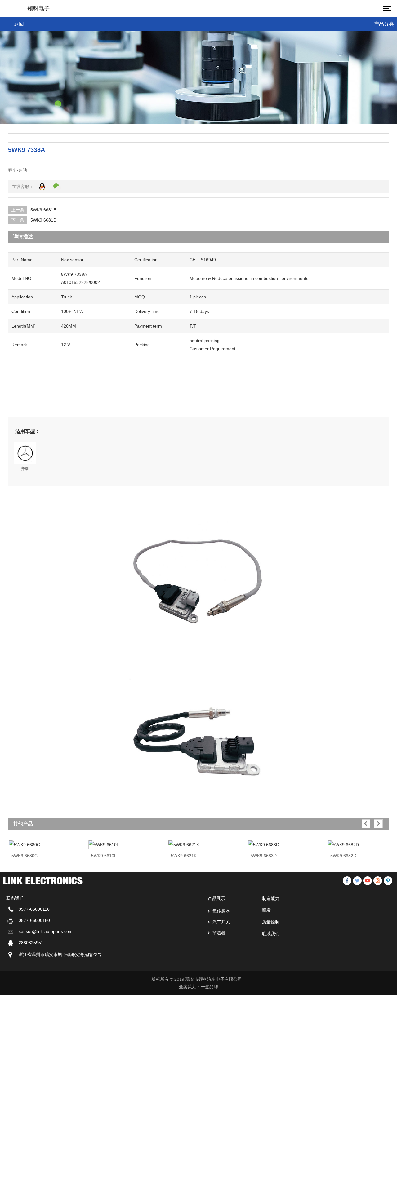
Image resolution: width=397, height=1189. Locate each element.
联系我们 (270, 933)
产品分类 (384, 24)
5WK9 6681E (43, 209)
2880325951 (31, 942)
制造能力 (270, 898)
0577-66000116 (34, 909)
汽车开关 (221, 921)
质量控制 (270, 921)
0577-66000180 (34, 920)
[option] (45, 846)
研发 (266, 910)
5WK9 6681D (43, 220)
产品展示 (216, 898)
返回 (19, 24)
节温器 (218, 932)
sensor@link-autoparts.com (46, 931)
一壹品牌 (209, 986)
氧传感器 (221, 911)
